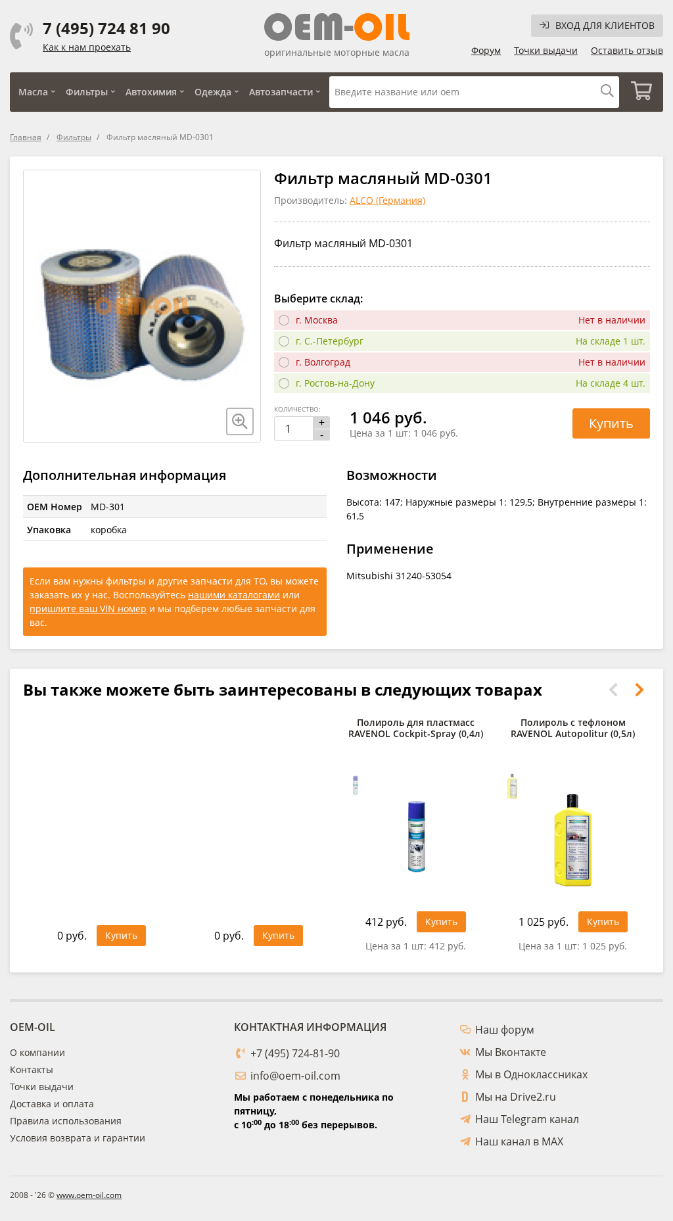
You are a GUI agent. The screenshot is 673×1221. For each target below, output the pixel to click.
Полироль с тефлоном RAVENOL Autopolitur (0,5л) (573, 728)
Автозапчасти (281, 91)
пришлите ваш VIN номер (88, 608)
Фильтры (87, 91)
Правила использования (66, 1120)
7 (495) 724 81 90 (106, 28)
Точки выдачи (546, 50)
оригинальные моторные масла (336, 52)
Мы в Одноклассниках (531, 1074)
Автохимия (151, 91)
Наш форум (504, 1029)
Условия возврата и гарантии (77, 1138)
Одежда (213, 91)
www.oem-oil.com (89, 1195)
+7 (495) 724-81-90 (295, 1053)
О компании (37, 1052)
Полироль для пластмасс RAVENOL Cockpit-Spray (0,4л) (415, 728)
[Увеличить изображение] (240, 421)
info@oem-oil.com (295, 1075)
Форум (486, 50)
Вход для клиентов (605, 25)
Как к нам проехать (87, 47)
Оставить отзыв (627, 50)
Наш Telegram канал (527, 1119)
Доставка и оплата (52, 1103)
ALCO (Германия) (387, 200)
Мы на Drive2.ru (515, 1096)
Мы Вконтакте (510, 1052)
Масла (33, 91)
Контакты (31, 1069)
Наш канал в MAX (519, 1141)
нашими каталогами (234, 594)
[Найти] (607, 91)
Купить (611, 423)
